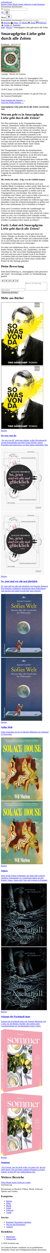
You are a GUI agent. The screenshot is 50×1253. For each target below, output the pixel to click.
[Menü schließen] (8, 17)
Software (28, 4)
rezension (6, 2)
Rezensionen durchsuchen (11, 7)
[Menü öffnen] (6, 13)
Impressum (10, 1237)
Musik (15, 4)
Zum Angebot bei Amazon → (13, 100)
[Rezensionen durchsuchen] (2, 13)
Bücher (4, 4)
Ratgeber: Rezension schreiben (18, 1222)
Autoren (9, 1227)
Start (3, 27)
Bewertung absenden (10, 292)
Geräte (34, 4)
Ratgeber (41, 4)
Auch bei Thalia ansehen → (12, 102)
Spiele (21, 4)
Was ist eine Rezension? (16, 1224)
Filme (10, 4)
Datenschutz (11, 1239)
